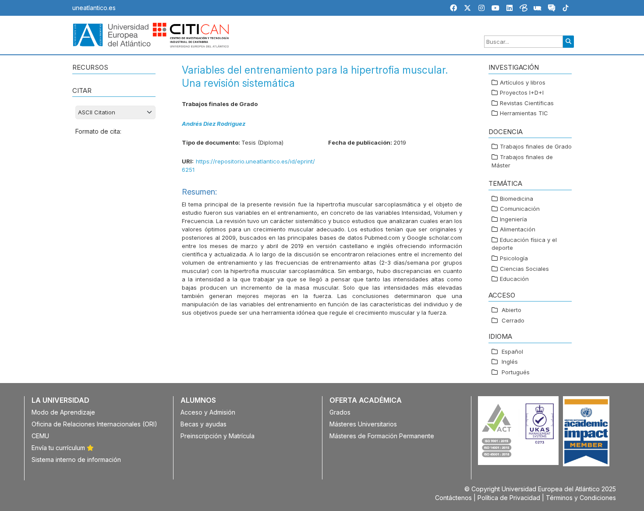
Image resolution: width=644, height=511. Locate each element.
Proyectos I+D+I (522, 92)
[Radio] (537, 9)
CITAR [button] (82, 90)
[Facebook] (453, 8)
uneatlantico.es (94, 7)
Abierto (511, 309)
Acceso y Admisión (207, 412)
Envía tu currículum (59, 447)
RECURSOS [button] (90, 67)
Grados (339, 412)
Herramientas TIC (524, 113)
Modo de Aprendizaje (63, 412)
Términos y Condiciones (581, 497)
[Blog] (523, 9)
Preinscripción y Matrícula (217, 436)
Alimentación (517, 229)
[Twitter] (467, 8)
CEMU (40, 436)
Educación (514, 278)
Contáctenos (453, 497)
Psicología (514, 258)
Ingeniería (513, 219)
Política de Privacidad (509, 497)
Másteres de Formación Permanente (381, 436)
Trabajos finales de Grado (536, 146)
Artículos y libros (522, 82)
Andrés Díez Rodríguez (213, 123)
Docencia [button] (505, 132)
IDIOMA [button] (500, 336)
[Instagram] (481, 8)
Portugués (516, 372)
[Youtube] (495, 8)
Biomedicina (516, 198)
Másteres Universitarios (363, 424)
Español (512, 351)
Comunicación (520, 208)
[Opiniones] (552, 9)
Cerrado (513, 320)
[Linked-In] (509, 8)
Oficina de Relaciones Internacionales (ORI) (94, 424)
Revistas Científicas (527, 102)
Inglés (510, 361)
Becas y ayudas (203, 424)
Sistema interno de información (76, 459)
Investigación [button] (513, 67)
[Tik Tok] (566, 9)
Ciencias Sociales (524, 268)
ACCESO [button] (501, 295)
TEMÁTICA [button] (505, 183)
